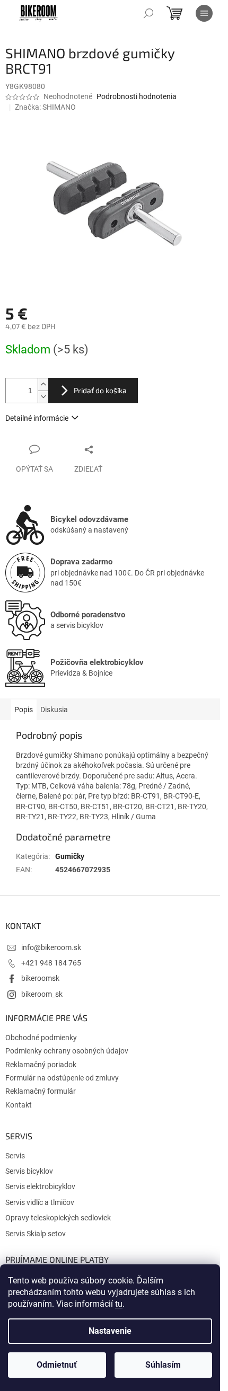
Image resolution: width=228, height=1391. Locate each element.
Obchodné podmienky (41, 1037)
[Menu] (204, 13)
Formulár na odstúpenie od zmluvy (62, 1078)
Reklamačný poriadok (40, 1064)
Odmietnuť (57, 1365)
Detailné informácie (36, 418)
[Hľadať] (148, 13)
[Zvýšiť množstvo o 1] (43, 384)
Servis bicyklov (29, 1171)
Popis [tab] (23, 709)
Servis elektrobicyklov (40, 1186)
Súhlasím (163, 1365)
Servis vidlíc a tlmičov (39, 1202)
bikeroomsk (40, 978)
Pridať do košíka (100, 390)
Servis (15, 1155)
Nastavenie (110, 1331)
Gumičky (69, 856)
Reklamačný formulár (40, 1091)
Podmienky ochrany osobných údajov (66, 1051)
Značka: (45, 107)
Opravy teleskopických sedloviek (58, 1217)
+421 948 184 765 (51, 963)
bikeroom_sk (42, 994)
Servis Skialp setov (35, 1233)
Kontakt (18, 1105)
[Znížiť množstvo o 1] (43, 397)
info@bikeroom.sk (51, 947)
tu (118, 1304)
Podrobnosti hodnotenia (137, 96)
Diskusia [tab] (54, 709)
